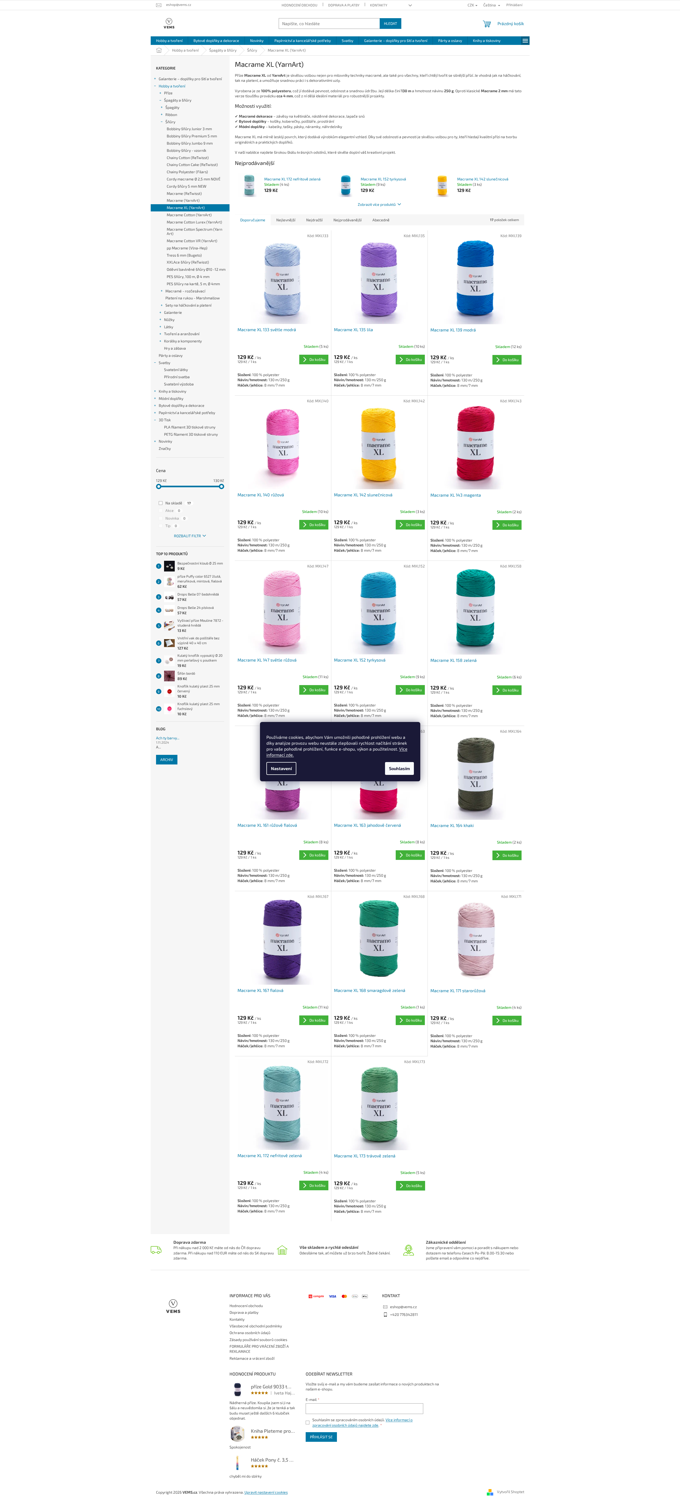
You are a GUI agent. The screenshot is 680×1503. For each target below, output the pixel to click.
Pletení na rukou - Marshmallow (192, 298)
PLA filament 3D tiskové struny (189, 427)
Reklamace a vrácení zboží (252, 1358)
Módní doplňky (171, 398)
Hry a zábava (175, 348)
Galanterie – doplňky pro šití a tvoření (190, 78)
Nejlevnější (285, 220)
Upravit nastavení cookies (266, 1492)
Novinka (175, 518)
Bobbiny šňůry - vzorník (186, 150)
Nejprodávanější (347, 220)
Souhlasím (399, 768)
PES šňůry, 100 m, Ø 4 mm (188, 276)
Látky (168, 326)
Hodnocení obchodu (299, 5)
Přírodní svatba (177, 376)
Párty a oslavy (170, 355)
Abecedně (381, 220)
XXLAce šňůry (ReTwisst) (188, 262)
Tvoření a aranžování (181, 333)
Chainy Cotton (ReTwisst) (188, 157)
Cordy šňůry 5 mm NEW (186, 186)
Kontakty (378, 5)
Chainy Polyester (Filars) (187, 171)
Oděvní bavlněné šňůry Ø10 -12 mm (196, 269)
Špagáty (172, 107)
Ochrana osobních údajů (250, 1332)
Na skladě (178, 503)
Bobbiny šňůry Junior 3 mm (189, 128)
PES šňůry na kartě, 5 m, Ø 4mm (193, 283)
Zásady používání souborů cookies (258, 1339)
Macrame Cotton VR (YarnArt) (192, 240)
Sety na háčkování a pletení (188, 305)
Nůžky (169, 319)
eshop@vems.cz (403, 1306)
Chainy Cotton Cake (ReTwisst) (192, 164)
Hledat (390, 23)
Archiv (166, 759)
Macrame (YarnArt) (183, 200)
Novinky (165, 441)
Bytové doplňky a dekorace (181, 405)
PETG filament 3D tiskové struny (191, 434)
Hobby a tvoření (172, 86)
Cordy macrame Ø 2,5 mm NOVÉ (193, 179)
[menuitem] (169, 40)
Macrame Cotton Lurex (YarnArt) (194, 222)
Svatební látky (176, 369)
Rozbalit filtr (187, 536)
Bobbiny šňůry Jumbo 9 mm (190, 143)
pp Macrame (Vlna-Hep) (187, 248)
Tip (171, 525)
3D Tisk (165, 420)
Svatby (164, 362)
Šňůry (170, 121)
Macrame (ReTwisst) (184, 193)
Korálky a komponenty (183, 341)
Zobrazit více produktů (377, 204)
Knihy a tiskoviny (172, 391)
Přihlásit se (321, 1437)
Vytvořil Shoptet (510, 1491)
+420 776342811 (404, 1314)
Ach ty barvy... (167, 738)
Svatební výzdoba (179, 384)
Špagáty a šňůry (177, 100)
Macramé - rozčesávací (185, 291)
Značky (165, 448)
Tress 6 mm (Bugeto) (184, 255)
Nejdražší (314, 220)
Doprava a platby (343, 5)
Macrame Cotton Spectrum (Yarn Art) (194, 231)
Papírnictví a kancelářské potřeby (187, 412)
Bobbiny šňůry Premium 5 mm (192, 136)
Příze (168, 93)
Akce (172, 510)
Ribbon (171, 114)
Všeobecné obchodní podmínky (256, 1326)
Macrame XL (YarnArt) (186, 207)
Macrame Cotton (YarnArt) (189, 214)
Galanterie (173, 312)
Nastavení (281, 768)
